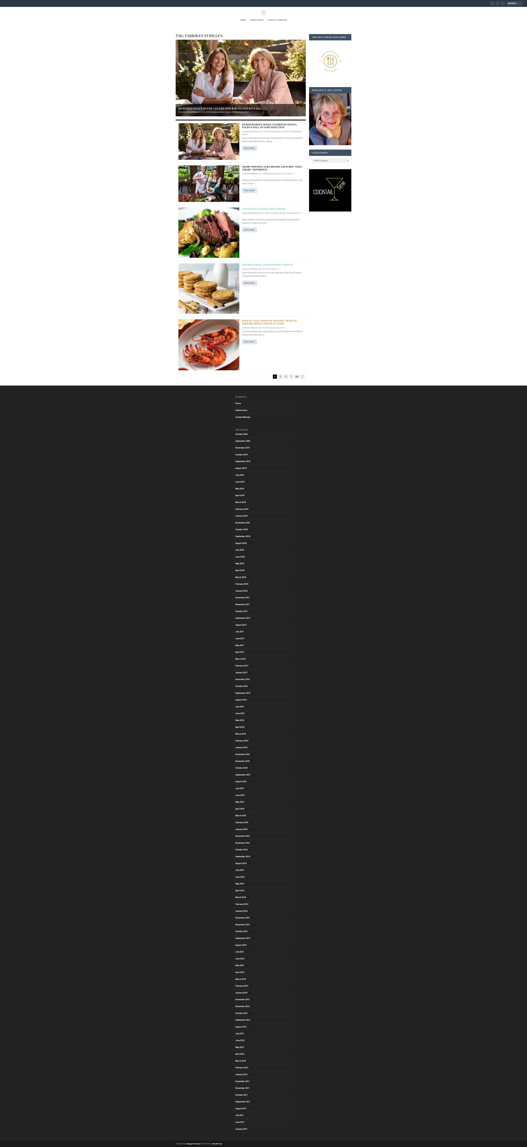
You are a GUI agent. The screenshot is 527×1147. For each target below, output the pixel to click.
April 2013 (239, 972)
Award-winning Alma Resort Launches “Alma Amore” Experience (272, 168)
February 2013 (241, 986)
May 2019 (239, 489)
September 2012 (242, 1020)
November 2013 (242, 925)
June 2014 (240, 877)
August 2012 (241, 1027)
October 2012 (241, 1013)
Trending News (237, 112)
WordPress (217, 1144)
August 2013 (241, 945)
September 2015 (242, 775)
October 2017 (241, 611)
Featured (228, 112)
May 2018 (239, 563)
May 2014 (239, 884)
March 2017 (240, 659)
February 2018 (241, 584)
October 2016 (241, 686)
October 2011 (241, 1095)
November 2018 (242, 523)
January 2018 (241, 591)
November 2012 (242, 1006)
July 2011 (239, 1115)
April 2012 (239, 1054)
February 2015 (241, 822)
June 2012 (240, 1040)
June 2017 (240, 638)
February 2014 (241, 904)
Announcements (217, 112)
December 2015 (242, 754)
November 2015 (242, 761)
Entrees (283, 213)
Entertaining (274, 213)
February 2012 (241, 1068)
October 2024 (241, 434)
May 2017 (239, 645)
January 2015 (241, 829)
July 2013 (239, 952)
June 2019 (240, 482)
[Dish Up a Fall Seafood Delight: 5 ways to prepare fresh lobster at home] (208, 344)
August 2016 (241, 700)
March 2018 (240, 577)
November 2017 (242, 604)
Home (243, 20)
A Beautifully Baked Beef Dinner (263, 208)
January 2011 (241, 1129)
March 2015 (240, 815)
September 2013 (242, 938)
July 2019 (239, 475)
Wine (246, 112)
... (291, 377)
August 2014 (241, 863)
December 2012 (242, 999)
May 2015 (239, 802)
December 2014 (242, 836)
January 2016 (241, 747)
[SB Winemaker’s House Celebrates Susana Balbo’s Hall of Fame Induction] (208, 141)
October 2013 (241, 931)
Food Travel (280, 174)
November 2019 (242, 448)
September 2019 (242, 461)
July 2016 (239, 707)
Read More (249, 148)
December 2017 (242, 598)
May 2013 (239, 965)
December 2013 (242, 918)
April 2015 (239, 809)
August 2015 (241, 781)
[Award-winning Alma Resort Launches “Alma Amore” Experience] (208, 183)
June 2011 (240, 1122)
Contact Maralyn (277, 20)
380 (296, 377)
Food (296, 213)
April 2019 (239, 495)
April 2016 (239, 727)
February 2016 (241, 741)
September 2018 (242, 536)
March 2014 (240, 897)
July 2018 (239, 550)
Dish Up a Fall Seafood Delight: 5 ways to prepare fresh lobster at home (269, 322)
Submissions (257, 20)
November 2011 (242, 1088)
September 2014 (242, 856)
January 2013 (241, 993)
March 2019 (240, 502)
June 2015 (240, 795)
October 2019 (241, 455)
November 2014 (242, 843)
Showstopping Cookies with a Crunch (267, 264)
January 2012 (241, 1074)
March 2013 (240, 979)
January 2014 (241, 911)
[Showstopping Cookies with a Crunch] (208, 288)
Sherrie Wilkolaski (193, 112)
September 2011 (242, 1102)
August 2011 (241, 1108)
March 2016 (240, 734)
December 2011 (242, 1081)
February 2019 (241, 509)
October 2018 (241, 529)
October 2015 (241, 768)
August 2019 (241, 468)
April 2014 (239, 890)
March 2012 (240, 1061)
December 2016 (242, 679)
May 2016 (239, 720)
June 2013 (240, 959)
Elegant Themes (194, 1144)
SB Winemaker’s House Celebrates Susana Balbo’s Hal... (221, 108)
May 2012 (239, 1047)
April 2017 (239, 652)
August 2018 (241, 543)
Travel (288, 174)
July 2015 (239, 788)
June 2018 (240, 557)
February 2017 (241, 666)
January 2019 (241, 516)
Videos (272, 269)
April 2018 (239, 570)
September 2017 (242, 618)
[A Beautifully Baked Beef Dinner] (208, 233)
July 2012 (239, 1033)
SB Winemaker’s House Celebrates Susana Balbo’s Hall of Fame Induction (269, 126)
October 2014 (241, 850)
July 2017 (239, 632)
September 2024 (242, 441)
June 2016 (240, 713)
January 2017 (241, 672)
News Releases (276, 328)
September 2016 (242, 693)
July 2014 (239, 870)
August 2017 (241, 625)
